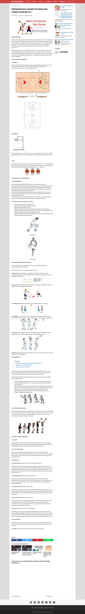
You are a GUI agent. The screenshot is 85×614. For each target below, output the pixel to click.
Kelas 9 (41, 1)
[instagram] (42, 602)
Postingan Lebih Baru (16, 596)
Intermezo (48, 1)
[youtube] (38, 602)
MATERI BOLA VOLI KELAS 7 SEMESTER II (24, 365)
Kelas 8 (34, 1)
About (33, 607)
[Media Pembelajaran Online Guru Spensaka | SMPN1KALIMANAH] (17, 1)
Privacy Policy (46, 607)
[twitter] (27, 540)
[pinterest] (37, 540)
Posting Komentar (28, 15)
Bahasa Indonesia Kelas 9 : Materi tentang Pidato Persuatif (67, 25)
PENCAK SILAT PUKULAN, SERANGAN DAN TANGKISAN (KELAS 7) (29, 363)
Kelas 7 (27, 1)
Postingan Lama (49, 596)
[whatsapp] (48, 540)
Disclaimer (41, 607)
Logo (69, 1)
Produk (55, 1)
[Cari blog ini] (73, 1)
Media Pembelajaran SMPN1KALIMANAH (46, 612)
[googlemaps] (50, 602)
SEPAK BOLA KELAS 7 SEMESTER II (23, 366)
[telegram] (54, 602)
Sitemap (52, 607)
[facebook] (16, 540)
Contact (36, 607)
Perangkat (62, 1)
